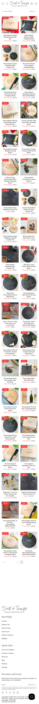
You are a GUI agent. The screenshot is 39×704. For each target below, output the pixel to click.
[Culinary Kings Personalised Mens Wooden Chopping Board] (10, 167)
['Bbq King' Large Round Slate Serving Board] (28, 254)
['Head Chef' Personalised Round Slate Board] (10, 282)
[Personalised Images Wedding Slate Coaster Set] (10, 53)
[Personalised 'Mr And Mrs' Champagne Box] (28, 396)
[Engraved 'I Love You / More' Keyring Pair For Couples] (10, 481)
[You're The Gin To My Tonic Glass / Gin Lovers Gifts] (10, 311)
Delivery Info (6, 624)
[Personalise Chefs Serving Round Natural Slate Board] (28, 311)
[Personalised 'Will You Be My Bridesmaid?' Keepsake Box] (10, 110)
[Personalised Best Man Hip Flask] (28, 367)
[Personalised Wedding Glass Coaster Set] (10, 254)
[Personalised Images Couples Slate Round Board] (28, 138)
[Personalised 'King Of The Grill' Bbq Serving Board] (28, 510)
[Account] (31, 3)
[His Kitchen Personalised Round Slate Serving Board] (28, 540)
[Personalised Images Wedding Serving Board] (10, 138)
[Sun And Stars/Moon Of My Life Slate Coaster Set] (28, 197)
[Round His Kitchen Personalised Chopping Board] (28, 53)
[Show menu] (2, 3)
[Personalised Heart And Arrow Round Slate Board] (28, 339)
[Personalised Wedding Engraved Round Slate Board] (28, 81)
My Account (5, 631)
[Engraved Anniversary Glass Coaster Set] (28, 481)
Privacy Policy (32, 688)
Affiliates (4, 638)
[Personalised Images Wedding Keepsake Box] (10, 24)
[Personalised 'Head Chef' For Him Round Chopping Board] (10, 540)
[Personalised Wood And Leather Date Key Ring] (10, 367)
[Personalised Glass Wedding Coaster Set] (10, 197)
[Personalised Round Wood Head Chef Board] (10, 396)
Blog (3, 660)
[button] (7, 3)
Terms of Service (8, 689)
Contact (4, 621)
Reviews (4, 664)
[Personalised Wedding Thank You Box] (28, 453)
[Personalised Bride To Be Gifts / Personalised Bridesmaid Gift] (10, 510)
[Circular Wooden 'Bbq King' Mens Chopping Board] (28, 110)
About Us (5, 657)
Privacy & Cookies (8, 653)
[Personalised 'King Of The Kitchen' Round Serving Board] (10, 339)
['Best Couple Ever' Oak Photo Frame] (28, 225)
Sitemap (4, 667)
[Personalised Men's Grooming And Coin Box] (28, 424)
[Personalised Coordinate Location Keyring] (28, 167)
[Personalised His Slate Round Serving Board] (28, 282)
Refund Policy (6, 628)
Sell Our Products (7, 635)
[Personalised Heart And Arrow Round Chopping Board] (10, 81)
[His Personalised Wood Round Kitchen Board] (10, 453)
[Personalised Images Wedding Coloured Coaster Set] (10, 225)
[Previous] (9, 562)
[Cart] (36, 3)
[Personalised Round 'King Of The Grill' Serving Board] (10, 424)
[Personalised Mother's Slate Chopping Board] (28, 24)
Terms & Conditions (8, 650)
